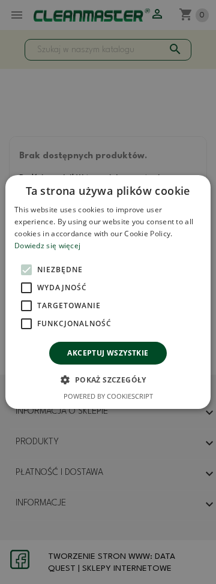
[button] (108, 380)
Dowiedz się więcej (47, 245)
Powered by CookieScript (108, 396)
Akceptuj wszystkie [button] (107, 353)
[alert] (108, 292)
